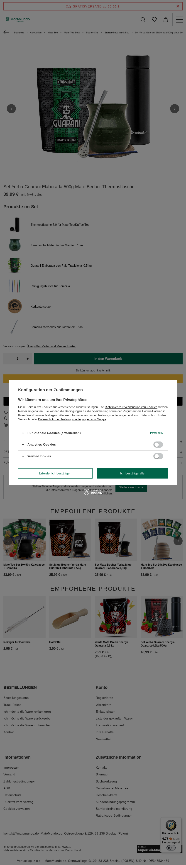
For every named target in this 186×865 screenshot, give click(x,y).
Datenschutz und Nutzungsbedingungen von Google (72, 419)
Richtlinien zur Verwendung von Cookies (131, 407)
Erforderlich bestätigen (55, 473)
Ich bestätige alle (132, 473)
